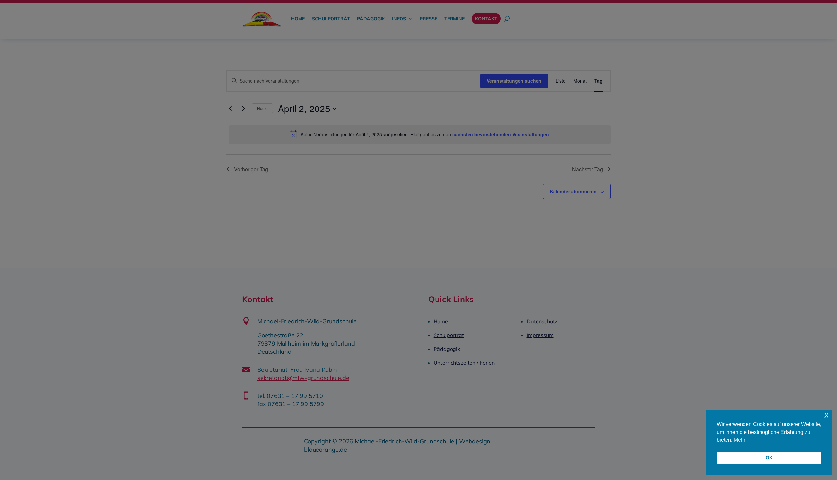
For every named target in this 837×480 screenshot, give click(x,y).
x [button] (826, 415)
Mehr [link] (739, 440)
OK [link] (769, 457)
